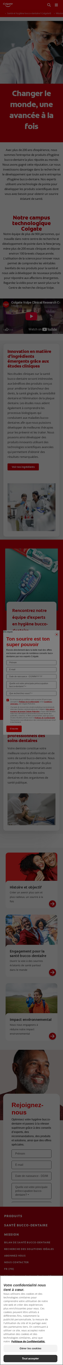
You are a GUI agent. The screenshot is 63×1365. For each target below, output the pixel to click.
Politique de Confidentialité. (28, 1341)
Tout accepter (30, 1358)
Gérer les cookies (30, 1348)
